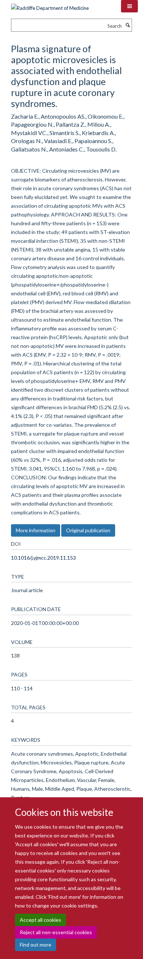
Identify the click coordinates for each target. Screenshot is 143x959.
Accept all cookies (40, 920)
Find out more (35, 944)
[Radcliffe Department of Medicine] (50, 5)
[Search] (128, 25)
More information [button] (35, 530)
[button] (129, 6)
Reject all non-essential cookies (56, 932)
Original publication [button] (88, 530)
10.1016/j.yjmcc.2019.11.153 (43, 558)
